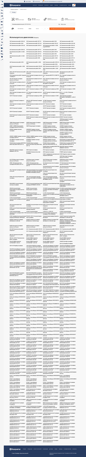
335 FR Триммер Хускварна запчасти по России (34, 104)
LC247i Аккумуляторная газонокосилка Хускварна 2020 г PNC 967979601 (18, 213)
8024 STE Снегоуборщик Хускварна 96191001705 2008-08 (67, 280)
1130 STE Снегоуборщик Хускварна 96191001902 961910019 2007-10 (17, 253)
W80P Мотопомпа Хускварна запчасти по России (49, 226)
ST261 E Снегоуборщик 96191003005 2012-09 (34, 331)
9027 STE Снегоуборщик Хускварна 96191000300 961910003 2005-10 (34, 287)
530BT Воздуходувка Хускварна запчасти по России (50, 123)
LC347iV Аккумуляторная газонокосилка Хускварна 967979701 (34, 212)
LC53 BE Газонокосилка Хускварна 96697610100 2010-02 (50, 417)
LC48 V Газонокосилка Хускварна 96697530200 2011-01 (50, 427)
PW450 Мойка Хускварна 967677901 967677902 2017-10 (51, 147)
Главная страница (14, 9)
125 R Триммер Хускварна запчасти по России (34, 79)
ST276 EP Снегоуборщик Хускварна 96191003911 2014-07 (51, 366)
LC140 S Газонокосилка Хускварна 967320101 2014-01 (50, 393)
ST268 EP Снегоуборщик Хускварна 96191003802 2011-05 (17, 342)
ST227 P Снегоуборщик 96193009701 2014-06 (51, 311)
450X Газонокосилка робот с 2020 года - (50, 69)
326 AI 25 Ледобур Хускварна (16, 245)
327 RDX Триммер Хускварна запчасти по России (49, 101)
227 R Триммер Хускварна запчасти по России (18, 89)
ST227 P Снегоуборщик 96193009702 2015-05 (68, 311)
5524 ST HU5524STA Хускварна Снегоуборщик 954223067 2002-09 (51, 256)
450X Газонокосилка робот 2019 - (33, 68)
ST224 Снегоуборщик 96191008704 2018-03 (51, 297)
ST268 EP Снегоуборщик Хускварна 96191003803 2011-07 (34, 342)
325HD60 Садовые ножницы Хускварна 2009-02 (66, 133)
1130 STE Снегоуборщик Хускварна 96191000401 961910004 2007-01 (67, 246)
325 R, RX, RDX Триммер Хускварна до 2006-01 (34, 101)
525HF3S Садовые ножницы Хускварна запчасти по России (50, 140)
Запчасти (35, 5)
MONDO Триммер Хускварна (66, 117)
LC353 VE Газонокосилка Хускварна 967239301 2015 (51, 413)
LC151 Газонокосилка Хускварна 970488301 (33, 403)
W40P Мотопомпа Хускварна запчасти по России (16, 226)
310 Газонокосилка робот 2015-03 (67, 45)
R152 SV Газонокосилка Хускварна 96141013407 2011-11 (34, 441)
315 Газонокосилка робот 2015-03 (33, 51)
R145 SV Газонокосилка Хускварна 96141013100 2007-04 (17, 431)
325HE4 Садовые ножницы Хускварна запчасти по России (66, 137)
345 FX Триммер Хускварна (66, 106)
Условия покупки (63, 5)
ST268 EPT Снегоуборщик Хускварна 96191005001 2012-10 (34, 352)
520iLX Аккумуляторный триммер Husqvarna (50, 205)
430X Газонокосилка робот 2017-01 (67, 62)
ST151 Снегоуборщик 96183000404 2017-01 (17, 297)
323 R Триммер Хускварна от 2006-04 (51, 96)
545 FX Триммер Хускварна (32, 115)
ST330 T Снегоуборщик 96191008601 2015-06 (51, 379)
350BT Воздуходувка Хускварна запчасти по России (33, 123)
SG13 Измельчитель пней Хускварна (68, 150)
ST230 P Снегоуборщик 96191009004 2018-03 (34, 318)
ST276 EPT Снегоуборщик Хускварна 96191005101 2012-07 (68, 369)
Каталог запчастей (37, 449)
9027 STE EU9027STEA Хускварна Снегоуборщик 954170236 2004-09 (51, 284)
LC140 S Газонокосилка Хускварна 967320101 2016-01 (17, 396)
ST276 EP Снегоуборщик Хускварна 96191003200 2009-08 (51, 355)
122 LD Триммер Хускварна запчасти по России (34, 76)
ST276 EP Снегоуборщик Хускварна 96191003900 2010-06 (17, 359)
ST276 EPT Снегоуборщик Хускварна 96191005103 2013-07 (34, 372)
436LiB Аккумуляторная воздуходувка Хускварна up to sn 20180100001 (17, 190)
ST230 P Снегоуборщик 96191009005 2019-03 (18, 318)
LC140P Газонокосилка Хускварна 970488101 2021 (50, 396)
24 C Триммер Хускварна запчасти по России (34, 93)
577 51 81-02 (20, 28)
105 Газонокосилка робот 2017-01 (33, 41)
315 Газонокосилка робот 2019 (66, 54)
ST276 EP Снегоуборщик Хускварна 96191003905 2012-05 (17, 362)
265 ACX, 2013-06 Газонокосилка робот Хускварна (50, 235)
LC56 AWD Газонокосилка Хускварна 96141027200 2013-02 (51, 410)
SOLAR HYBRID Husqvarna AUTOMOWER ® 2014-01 (48, 242)
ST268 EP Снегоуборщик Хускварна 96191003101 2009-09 (34, 338)
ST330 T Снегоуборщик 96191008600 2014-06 (31, 379)
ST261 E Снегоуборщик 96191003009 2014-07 (34, 335)
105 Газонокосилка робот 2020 (16, 43)
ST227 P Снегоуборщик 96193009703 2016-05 (18, 314)
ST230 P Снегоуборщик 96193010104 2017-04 (51, 325)
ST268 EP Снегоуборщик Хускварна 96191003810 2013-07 (17, 348)
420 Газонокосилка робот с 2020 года (50, 58)
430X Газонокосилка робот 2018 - (50, 64)
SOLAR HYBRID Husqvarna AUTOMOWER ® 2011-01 (65, 238)
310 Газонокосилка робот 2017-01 (33, 49)
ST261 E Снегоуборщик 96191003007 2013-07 (68, 331)
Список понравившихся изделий (52, 1)
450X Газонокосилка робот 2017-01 (51, 66)
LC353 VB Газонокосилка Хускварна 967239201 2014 (68, 410)
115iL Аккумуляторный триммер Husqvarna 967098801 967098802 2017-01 (33, 178)
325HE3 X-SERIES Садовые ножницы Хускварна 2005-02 (18, 137)
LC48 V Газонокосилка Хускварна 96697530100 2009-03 (33, 427)
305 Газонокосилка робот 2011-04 (33, 43)
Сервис (51, 5)
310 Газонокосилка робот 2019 (66, 49)
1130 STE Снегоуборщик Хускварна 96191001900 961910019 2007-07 (51, 249)
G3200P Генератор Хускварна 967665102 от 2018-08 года (33, 220)
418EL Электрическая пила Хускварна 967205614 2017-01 (16, 163)
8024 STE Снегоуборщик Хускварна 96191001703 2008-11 (34, 280)
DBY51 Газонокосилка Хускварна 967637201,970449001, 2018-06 (50, 403)
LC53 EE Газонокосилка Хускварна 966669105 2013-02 (17, 427)
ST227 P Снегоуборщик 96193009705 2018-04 (51, 314)
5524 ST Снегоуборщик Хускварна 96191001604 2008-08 (34, 263)
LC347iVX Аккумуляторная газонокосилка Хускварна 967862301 (51, 198)
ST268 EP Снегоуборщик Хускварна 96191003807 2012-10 (34, 345)
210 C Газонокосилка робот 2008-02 (34, 231)
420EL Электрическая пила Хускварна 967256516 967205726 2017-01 (33, 164)
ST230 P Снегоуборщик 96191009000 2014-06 (34, 321)
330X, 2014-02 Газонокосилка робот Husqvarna (34, 72)
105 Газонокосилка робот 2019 (66, 41)
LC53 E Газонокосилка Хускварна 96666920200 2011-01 (17, 420)
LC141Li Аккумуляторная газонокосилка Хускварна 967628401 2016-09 (18, 199)
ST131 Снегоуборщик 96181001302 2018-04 (17, 294)
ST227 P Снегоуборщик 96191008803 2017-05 (51, 307)
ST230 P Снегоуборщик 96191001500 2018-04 (51, 321)
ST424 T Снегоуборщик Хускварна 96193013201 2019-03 (67, 383)
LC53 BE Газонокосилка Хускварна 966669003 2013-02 (34, 417)
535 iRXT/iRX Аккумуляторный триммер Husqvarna (33, 208)
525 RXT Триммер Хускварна (32, 111)
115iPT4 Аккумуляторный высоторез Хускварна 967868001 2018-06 (34, 184)
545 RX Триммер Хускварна (49, 115)
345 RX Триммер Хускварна (16, 108)
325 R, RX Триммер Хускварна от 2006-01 (17, 101)
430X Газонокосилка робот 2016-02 (51, 62)
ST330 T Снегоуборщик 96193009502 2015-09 (31, 383)
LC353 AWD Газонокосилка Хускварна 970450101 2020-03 (50, 407)
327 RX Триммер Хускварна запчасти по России (68, 101)
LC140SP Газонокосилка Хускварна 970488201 (67, 396)
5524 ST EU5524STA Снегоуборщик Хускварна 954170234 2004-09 (34, 256)
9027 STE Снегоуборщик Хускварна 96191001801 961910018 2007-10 (67, 287)
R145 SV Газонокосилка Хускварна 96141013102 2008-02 (50, 431)
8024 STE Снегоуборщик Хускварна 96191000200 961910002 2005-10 (67, 273)
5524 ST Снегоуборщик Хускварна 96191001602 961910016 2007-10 (67, 260)
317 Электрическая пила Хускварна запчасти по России (67, 163)
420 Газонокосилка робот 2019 (33, 58)
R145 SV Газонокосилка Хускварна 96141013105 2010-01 (34, 434)
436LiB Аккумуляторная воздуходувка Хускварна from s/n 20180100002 (67, 185)
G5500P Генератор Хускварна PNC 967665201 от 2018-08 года (50, 220)
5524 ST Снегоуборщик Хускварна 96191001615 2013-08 (50, 270)
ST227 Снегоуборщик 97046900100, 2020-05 (68, 314)
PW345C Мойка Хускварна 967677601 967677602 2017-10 (50, 143)
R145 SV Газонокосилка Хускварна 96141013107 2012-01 (67, 434)
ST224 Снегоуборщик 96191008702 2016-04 (17, 301)
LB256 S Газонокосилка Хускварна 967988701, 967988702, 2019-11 (67, 403)
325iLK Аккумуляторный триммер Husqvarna (67, 202)
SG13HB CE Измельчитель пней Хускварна (33, 152)
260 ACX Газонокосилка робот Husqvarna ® (16, 235)
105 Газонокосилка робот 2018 (50, 41)
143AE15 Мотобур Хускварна (66, 241)
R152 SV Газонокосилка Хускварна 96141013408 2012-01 (50, 441)
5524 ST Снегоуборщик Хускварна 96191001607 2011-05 (17, 266)
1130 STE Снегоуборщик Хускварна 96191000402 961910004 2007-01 (17, 249)
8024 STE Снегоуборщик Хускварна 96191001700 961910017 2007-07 (51, 277)
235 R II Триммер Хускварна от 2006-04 (34, 89)
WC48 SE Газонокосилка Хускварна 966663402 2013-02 (34, 410)
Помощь (56, 5)
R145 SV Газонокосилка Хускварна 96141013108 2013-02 (17, 437)
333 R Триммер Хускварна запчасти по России (18, 104)
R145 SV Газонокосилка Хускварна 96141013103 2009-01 (67, 431)
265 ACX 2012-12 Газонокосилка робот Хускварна (33, 235)
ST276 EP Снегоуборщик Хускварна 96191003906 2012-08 (34, 362)
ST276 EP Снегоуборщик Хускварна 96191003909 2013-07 (17, 366)
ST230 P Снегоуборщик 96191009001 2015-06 (18, 321)
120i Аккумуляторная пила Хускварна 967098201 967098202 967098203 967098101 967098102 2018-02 (34, 171)
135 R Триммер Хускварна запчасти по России (18, 86)
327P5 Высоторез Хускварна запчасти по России (32, 160)
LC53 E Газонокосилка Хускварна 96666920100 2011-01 (67, 417)
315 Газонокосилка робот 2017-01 (33, 54)
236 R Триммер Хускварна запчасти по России (18, 93)
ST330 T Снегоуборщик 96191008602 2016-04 (68, 379)
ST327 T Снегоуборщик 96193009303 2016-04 (15, 379)
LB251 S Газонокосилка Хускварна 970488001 (33, 400)
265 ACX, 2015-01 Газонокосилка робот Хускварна (17, 238)
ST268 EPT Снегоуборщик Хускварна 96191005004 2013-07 (18, 355)
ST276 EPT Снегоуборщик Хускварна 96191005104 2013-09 (51, 372)
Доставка (28, 1)
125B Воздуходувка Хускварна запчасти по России (66, 119)
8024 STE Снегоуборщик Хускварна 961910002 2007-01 (51, 273)
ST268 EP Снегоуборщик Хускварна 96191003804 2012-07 (51, 342)
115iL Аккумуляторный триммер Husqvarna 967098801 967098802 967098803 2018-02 (50, 178)
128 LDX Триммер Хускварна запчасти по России (66, 79)
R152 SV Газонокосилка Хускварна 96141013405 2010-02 (67, 437)
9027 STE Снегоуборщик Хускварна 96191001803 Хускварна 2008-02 (34, 290)
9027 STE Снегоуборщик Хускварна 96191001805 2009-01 (67, 284)
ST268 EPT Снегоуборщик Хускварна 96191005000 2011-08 (18, 352)
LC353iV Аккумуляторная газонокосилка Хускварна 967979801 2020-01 (68, 213)
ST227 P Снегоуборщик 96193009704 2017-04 (34, 314)
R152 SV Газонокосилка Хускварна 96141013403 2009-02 (34, 437)
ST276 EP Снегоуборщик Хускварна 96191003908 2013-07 (67, 362)
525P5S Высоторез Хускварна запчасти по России (66, 160)
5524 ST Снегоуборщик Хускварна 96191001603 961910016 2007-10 (17, 263)
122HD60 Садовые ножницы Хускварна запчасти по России (50, 126)
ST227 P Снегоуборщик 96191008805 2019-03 (18, 307)
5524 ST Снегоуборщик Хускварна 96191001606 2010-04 (67, 263)
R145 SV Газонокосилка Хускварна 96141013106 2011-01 (50, 434)
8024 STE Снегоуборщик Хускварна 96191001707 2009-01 (34, 284)
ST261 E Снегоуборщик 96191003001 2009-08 (34, 328)
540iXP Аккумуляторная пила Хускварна (66, 208)
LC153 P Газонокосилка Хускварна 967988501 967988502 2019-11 (34, 407)
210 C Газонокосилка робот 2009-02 (51, 229)
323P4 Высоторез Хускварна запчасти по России (66, 157)
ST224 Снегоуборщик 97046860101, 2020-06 (68, 304)
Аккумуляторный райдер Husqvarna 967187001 (51, 217)
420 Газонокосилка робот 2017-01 (50, 56)
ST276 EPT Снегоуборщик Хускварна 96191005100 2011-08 (51, 369)
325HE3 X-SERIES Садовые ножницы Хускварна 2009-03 (34, 137)
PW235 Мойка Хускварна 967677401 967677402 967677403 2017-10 (18, 143)
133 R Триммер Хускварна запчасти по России (68, 82)
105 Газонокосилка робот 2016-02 (17, 41)
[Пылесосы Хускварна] (2, 51)
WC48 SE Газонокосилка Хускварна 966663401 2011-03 (67, 407)
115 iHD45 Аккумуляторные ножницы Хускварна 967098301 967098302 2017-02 (51, 190)
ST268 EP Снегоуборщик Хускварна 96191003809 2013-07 (67, 345)
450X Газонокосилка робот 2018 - (67, 66)
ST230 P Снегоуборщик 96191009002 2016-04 (68, 318)
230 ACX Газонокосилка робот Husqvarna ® (66, 232)
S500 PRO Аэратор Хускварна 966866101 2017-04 (16, 150)
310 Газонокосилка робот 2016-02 (17, 49)
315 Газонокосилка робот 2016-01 (50, 51)
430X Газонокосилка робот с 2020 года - (17, 67)
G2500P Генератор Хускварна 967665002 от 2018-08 (16, 220)
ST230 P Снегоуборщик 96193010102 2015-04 (18, 325)
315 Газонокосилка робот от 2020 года (17, 56)
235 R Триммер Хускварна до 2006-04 (51, 89)
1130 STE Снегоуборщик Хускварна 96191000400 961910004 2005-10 (51, 246)
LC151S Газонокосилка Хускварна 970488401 (67, 400)
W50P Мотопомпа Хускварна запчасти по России (32, 226)
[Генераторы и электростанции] (2, 42)
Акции (69, 5)
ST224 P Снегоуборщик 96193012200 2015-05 (68, 301)
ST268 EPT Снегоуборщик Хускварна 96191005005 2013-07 (34, 355)
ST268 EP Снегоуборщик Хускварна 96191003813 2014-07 (67, 348)
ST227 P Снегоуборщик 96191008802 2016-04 (68, 307)
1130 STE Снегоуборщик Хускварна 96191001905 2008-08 (67, 253)
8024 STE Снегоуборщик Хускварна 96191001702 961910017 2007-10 (17, 280)
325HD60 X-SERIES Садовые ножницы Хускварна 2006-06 (66, 130)
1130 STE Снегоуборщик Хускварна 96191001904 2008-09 (51, 253)
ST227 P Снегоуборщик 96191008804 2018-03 (34, 307)
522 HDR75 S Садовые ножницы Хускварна (17, 140)
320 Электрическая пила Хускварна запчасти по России (68, 167)
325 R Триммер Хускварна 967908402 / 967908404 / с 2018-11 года (68, 97)
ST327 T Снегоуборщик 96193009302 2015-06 (65, 376)
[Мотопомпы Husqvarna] (2, 48)
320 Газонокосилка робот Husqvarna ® (68, 69)
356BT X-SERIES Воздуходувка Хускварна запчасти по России (16, 126)
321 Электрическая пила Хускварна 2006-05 (51, 163)
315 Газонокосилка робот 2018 (50, 54)
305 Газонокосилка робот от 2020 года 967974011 (50, 46)
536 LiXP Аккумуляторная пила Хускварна (50, 170)
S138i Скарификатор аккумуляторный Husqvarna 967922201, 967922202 (18, 217)
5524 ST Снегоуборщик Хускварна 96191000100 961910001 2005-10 (67, 256)
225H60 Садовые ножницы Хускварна (16, 130)
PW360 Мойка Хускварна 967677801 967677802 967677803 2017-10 (68, 143)
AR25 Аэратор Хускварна (32, 150)
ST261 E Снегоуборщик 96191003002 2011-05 (51, 328)
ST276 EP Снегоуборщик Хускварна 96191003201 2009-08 (67, 355)
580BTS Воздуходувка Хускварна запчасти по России (67, 123)
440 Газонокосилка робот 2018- (67, 60)
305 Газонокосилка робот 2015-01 (33, 45)
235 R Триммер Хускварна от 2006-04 (68, 89)
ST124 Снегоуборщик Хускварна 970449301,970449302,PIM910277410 (68, 290)
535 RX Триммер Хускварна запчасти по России (68, 112)
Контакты (37, 1)
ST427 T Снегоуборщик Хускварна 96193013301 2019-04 (33, 386)
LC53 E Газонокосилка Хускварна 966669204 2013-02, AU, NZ (50, 420)
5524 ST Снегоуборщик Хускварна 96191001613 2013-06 (50, 266)
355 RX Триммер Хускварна (49, 108)
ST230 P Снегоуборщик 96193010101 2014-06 (68, 321)
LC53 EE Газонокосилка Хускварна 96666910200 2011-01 (34, 424)
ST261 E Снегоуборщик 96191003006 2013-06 (51, 331)
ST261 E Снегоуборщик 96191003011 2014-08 (68, 335)
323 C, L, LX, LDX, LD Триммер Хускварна (66, 93)
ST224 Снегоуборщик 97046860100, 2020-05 (51, 304)
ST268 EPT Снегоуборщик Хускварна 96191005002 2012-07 (51, 352)
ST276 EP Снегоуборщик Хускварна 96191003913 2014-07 (17, 369)
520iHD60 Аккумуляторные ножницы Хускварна (34, 205)
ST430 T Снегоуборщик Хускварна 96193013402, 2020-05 (67, 386)
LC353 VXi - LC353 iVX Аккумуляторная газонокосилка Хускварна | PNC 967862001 (50, 213)
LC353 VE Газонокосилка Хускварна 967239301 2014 (34, 413)
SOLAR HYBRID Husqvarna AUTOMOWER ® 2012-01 (15, 242)
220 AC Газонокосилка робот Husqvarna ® (49, 232)
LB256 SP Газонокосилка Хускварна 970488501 (18, 400)
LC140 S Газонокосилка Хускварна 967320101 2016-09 (34, 396)
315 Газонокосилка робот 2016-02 (67, 51)
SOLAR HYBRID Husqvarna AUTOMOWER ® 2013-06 (32, 242)
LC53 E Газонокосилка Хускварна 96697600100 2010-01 (67, 420)
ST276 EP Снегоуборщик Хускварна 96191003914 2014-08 (34, 369)
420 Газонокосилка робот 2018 (66, 56)
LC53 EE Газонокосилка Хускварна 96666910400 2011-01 (67, 424)
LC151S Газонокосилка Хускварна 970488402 (50, 400)
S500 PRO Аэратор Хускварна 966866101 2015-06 (66, 147)
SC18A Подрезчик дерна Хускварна (67, 154)
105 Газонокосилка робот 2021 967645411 (66, 72)
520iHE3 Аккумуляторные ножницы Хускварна (67, 180)
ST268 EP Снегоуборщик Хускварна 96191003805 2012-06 (67, 342)
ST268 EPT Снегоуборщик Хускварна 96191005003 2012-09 (68, 352)
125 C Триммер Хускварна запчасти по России (18, 170)
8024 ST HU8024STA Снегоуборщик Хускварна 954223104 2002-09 (67, 270)
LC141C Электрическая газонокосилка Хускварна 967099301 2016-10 (65, 194)
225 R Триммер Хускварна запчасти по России (51, 86)
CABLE (29, 28)
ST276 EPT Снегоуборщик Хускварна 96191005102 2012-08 (18, 372)
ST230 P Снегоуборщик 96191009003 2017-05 (51, 318)
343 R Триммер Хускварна (65, 104)
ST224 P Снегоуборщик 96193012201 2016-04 (18, 304)
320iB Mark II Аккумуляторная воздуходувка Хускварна (49, 202)
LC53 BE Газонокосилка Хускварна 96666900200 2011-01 (17, 417)
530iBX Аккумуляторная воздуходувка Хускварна (31, 189)
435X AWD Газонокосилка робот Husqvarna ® (67, 226)
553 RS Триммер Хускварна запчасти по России (34, 117)
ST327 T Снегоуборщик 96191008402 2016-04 (34, 376)
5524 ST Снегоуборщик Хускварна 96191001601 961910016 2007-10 (50, 260)
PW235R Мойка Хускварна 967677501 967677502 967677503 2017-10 (34, 144)
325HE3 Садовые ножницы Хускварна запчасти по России (50, 137)
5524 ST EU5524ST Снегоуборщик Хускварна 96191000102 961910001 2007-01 (17, 257)
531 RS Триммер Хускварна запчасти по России (51, 112)
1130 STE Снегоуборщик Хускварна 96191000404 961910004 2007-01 (34, 249)
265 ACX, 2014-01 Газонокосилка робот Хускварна (67, 235)
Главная (24, 449)
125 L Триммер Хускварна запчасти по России (67, 76)
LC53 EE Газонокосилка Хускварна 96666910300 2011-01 (50, 424)
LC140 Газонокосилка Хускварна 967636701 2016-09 (33, 393)
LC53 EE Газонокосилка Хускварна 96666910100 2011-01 (17, 424)
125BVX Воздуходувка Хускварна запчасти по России (17, 123)
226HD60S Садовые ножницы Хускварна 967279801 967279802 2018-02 (33, 131)
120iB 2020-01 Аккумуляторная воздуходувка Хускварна (66, 198)
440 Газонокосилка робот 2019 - (17, 62)
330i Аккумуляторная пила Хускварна (15, 205)
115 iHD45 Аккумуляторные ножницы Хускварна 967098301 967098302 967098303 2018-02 (68, 190)
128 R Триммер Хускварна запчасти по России (18, 82)
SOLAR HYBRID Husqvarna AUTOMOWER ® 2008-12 (32, 238)
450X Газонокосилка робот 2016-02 (34, 66)
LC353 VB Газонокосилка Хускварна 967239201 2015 (18, 413)
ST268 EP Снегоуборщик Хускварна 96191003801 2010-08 (67, 338)
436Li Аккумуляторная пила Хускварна (66, 170)
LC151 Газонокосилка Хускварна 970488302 (17, 403)
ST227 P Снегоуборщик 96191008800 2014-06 (34, 311)
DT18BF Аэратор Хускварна (66, 152)
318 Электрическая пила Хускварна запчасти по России (51, 167)
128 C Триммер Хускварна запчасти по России (51, 79)
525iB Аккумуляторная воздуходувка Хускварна (18, 208)
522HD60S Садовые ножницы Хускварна (32, 140)
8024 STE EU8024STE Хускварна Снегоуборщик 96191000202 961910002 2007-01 (17, 274)
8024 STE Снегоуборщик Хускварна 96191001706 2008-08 (17, 284)
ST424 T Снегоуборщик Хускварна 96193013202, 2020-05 (17, 386)
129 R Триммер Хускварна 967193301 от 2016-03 (34, 82)
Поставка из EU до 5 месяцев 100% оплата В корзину (62, 28)
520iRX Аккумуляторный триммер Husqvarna (67, 205)
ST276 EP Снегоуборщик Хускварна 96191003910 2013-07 (34, 366)
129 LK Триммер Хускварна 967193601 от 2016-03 (49, 82)
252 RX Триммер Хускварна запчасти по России (51, 93)
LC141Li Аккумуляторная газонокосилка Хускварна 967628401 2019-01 (34, 199)
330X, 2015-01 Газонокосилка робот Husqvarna (51, 72)
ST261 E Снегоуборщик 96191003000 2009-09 (18, 328)
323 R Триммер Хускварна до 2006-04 (34, 96)
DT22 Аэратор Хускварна (48, 150)
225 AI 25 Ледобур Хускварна (66, 243)
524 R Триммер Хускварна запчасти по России (68, 108)
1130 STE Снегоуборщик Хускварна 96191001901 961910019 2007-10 (67, 249)
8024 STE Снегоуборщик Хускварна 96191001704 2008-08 (51, 280)
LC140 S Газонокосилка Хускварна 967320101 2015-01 (67, 393)
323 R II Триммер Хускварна (16, 96)
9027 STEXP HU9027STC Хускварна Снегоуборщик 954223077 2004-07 (51, 290)
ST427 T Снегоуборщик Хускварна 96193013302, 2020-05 (50, 386)
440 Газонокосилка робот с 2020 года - (33, 63)
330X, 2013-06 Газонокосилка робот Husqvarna (18, 72)
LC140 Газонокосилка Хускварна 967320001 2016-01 (67, 390)
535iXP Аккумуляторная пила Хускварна (49, 208)
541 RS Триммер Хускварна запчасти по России (18, 115)
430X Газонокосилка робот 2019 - (67, 64)
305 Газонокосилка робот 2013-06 (67, 43)
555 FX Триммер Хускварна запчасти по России (51, 117)
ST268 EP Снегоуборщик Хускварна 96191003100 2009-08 (17, 338)
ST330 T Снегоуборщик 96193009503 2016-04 (48, 383)
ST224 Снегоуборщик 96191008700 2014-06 (51, 301)
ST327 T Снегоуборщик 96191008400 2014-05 (68, 372)
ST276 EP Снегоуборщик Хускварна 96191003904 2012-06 (67, 359)
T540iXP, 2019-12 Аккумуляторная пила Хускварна (33, 217)
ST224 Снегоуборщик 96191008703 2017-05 (67, 297)
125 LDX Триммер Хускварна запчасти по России (16, 79)
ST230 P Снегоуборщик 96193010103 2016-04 (34, 325)
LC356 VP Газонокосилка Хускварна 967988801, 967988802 (18, 407)
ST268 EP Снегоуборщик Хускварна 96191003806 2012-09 (17, 345)
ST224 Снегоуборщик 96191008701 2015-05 (34, 301)
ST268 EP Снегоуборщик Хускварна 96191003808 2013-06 (51, 345)
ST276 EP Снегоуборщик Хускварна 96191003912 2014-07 (67, 366)
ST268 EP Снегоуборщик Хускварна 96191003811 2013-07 (34, 348)
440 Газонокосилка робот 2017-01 (67, 58)
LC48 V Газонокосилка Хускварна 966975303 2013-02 (67, 427)
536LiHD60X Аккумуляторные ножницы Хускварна (16, 184)
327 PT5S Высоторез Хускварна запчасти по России (17, 160)
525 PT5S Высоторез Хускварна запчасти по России (50, 160)
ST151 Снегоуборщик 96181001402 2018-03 (67, 294)
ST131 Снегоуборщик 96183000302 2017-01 (34, 294)
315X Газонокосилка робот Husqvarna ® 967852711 (18, 76)
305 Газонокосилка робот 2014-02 (17, 45)
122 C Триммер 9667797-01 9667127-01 (51, 76)
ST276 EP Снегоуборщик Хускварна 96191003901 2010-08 (34, 359)
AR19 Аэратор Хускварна (48, 152)
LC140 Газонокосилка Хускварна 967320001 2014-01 (33, 390)
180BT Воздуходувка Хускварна (33, 126)
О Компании (45, 449)
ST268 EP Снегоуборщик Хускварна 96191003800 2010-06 (51, 338)
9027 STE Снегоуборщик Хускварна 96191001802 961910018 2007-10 (17, 290)
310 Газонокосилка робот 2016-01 (67, 47)
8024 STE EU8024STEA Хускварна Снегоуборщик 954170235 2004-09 (34, 273)
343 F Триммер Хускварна (49, 104)
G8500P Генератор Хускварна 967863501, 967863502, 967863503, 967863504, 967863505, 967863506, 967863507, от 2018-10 (68, 221)
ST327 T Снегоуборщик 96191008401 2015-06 (18, 376)
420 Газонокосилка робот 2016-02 (33, 56)
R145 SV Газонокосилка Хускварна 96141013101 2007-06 (34, 431)
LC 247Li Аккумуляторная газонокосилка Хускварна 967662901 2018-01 (51, 194)
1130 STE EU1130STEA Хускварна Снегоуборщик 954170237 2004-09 (34, 246)
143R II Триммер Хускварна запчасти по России (34, 86)
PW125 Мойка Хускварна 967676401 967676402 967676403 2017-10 (68, 140)
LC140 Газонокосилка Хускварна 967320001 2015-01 (50, 390)
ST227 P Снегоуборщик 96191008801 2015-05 (18, 311)
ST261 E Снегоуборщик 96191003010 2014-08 (51, 335)
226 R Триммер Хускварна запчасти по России (68, 86)
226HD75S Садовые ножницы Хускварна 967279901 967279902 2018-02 (50, 131)
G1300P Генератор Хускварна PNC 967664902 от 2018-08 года (67, 217)
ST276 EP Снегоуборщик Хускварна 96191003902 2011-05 (51, 359)
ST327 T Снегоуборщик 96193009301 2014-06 (51, 376)
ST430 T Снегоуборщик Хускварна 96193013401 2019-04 (17, 390)
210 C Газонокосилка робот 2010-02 (34, 229)
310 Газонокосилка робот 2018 (50, 49)
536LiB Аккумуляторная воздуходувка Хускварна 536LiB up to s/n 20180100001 (18, 194)
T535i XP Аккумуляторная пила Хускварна (50, 174)
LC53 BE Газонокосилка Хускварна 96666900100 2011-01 (67, 413)
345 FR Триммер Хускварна (49, 106)
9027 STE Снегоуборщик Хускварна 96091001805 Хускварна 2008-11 (17, 287)
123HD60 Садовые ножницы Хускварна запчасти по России (66, 126)
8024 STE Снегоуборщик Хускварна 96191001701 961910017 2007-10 (67, 277)
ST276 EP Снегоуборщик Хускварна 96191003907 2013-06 (51, 362)
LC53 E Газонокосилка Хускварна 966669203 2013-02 (33, 420)
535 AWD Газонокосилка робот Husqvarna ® (16, 229)
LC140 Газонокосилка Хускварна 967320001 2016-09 (17, 393)
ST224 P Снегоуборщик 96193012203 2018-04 (34, 304)
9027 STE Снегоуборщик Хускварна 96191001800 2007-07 (51, 287)
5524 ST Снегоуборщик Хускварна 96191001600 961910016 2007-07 (34, 260)
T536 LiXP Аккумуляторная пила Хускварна (17, 177)
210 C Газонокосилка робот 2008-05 (68, 229)
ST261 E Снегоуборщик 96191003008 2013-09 (18, 335)
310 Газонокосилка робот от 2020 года (17, 52)
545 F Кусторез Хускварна (65, 115)
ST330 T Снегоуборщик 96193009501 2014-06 (15, 383)
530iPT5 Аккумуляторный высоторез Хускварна (51, 184)
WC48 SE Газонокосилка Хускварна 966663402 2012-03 (17, 410)
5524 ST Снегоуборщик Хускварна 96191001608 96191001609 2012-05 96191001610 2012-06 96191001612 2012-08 (34, 268)
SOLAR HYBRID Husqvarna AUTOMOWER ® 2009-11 (48, 238)
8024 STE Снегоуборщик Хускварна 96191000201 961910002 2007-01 (34, 277)
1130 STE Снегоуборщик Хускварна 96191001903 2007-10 (34, 253)
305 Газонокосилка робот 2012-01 (50, 43)
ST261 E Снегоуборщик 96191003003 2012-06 (68, 328)
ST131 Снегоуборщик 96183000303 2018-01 (51, 294)
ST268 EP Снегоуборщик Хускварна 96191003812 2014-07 (51, 348)
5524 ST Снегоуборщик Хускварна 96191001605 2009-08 (50, 263)
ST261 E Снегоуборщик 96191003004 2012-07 (18, 331)
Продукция (40, 5)
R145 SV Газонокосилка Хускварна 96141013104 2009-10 (17, 434)
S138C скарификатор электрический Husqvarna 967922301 (51, 154)
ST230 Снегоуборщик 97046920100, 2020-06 (68, 325)
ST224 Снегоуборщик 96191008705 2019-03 (34, 297)
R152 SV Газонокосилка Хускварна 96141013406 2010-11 (17, 441)
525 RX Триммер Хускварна (16, 111)
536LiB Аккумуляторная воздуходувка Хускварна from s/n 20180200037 (33, 194)
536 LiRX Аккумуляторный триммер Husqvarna (67, 174)
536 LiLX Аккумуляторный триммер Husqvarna (67, 177)
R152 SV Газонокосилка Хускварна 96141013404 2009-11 (50, 437)
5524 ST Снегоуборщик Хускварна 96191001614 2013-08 (67, 266)
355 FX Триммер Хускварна (32, 108)
